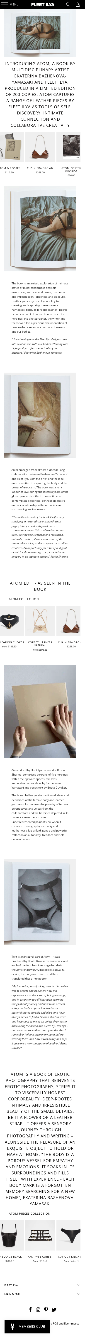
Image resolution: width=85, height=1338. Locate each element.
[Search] (68, 4)
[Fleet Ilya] (42, 4)
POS (55, 1323)
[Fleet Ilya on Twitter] (54, 1310)
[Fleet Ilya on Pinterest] (46, 1310)
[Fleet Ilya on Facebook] (30, 1310)
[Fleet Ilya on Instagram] (38, 1310)
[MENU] (2, 4)
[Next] (79, 154)
